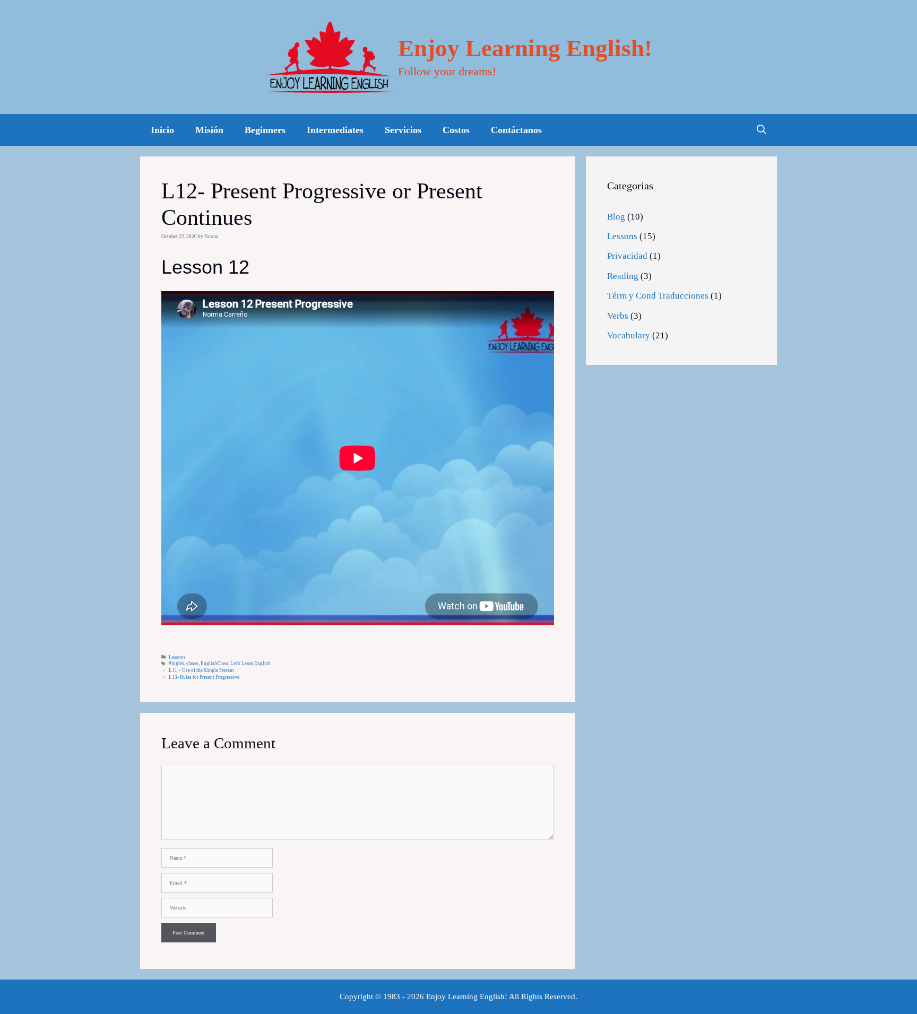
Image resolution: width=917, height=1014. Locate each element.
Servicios (403, 130)
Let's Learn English (250, 663)
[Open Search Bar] (761, 130)
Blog (616, 217)
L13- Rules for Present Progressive (204, 677)
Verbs (617, 316)
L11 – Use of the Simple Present (201, 670)
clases (192, 663)
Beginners (265, 130)
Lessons (177, 657)
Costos (456, 130)
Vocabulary (628, 335)
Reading (622, 276)
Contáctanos (516, 130)
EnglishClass (214, 663)
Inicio (162, 130)
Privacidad (627, 256)
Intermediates (335, 130)
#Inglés (176, 663)
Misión (209, 130)
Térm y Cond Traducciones (657, 296)
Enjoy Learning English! (525, 48)
